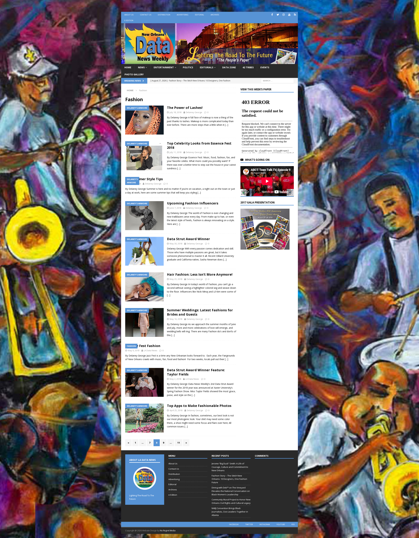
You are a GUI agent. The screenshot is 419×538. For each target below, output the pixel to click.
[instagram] (283, 15)
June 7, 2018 (175, 207)
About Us (128, 14)
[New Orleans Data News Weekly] (209, 62)
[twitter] (278, 15)
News (141, 67)
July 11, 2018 (175, 152)
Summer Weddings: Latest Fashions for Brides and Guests (200, 312)
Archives (215, 14)
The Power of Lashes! (184, 107)
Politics (188, 67)
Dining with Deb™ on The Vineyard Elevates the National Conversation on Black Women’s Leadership (231, 491)
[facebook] (272, 15)
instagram (264, 524)
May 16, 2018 (176, 319)
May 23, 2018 (176, 279)
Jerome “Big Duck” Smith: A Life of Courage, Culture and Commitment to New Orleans (230, 467)
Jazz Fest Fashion (146, 346)
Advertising (182, 14)
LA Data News (150, 350)
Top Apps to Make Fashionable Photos (199, 405)
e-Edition (128, 20)
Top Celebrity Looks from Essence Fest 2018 (199, 145)
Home (127, 67)
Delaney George (194, 112)
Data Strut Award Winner (188, 239)
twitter (249, 524)
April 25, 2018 (176, 410)
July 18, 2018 (175, 112)
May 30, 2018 (176, 243)
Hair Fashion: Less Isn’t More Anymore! (199, 274)
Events (264, 67)
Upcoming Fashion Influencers (192, 203)
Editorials (206, 67)
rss (293, 524)
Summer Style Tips (147, 179)
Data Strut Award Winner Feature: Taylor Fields (196, 372)
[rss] (295, 15)
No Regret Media (167, 530)
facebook (234, 524)
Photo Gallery (134, 74)
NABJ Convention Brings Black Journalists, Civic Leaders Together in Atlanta (230, 512)
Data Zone (229, 67)
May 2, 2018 (175, 378)
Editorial (199, 14)
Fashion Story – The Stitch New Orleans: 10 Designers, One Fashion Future (229, 479)
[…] (226, 124)
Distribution (164, 14)
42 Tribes (248, 67)
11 (178, 442)
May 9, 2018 (133, 350)
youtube (280, 524)
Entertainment (164, 67)
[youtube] (289, 15)
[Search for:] (277, 80)
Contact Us (145, 14)
